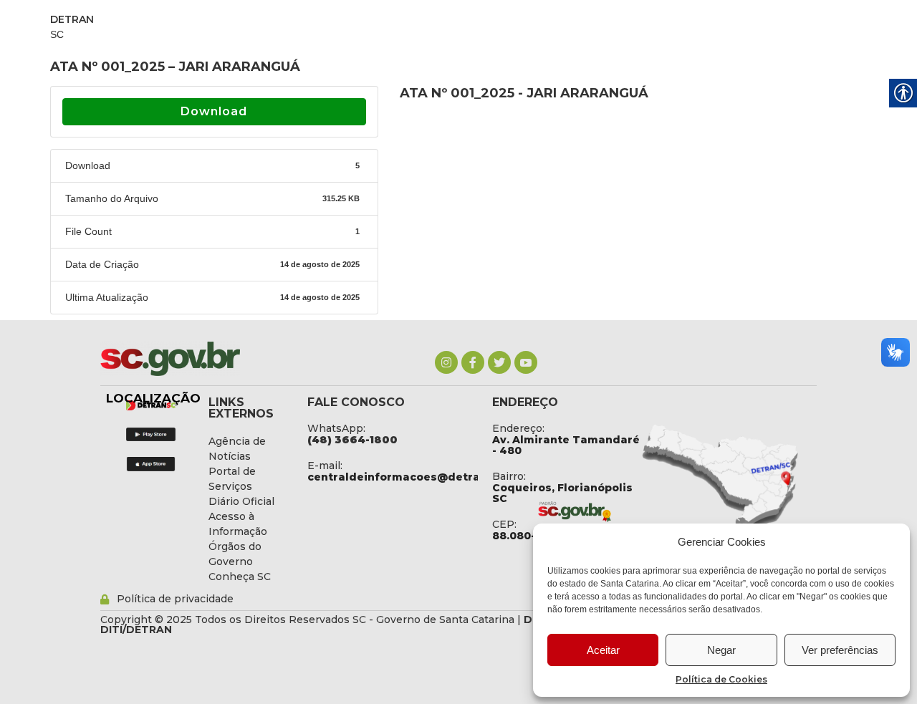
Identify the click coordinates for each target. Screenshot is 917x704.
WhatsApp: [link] (336, 428)
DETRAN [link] (72, 19)
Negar (721, 650)
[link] (446, 362)
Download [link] (214, 111)
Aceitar (603, 650)
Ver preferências (840, 650)
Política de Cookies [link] (721, 679)
